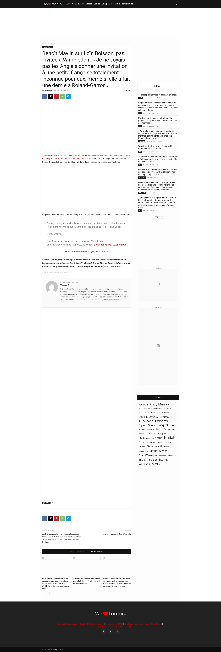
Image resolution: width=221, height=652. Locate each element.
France (45, 47)
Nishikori (144, 442)
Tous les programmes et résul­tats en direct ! (157, 95)
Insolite (81, 4)
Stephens (163, 455)
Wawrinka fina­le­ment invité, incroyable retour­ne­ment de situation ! (155, 147)
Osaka (152, 442)
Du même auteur (97, 551)
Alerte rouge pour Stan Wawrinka (117, 534)
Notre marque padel (98, 626)
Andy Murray (159, 404)
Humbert (142, 429)
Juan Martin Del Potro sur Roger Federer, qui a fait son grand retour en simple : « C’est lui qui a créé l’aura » (158, 159)
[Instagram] (110, 631)
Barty (169, 408)
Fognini (142, 425)
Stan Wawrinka (148, 455)
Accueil (44, 43)
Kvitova (54, 503)
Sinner (163, 450)
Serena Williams (158, 446)
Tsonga (164, 459)
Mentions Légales (95, 624)
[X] (50, 96)
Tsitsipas (152, 460)
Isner (159, 429)
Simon (154, 450)
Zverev (156, 463)
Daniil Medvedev (148, 417)
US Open (106, 4)
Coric (158, 413)
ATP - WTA (142, 177)
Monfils (157, 438)
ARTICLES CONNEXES (78, 551)
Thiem (142, 459)
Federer (161, 421)
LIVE (140, 98)
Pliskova (168, 442)
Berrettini (142, 413)
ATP (68, 4)
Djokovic (146, 421)
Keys (173, 429)
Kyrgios (162, 433)
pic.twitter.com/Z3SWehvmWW (110, 244)
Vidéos (89, 4)
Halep (173, 425)
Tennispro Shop (129, 4)
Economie (115, 4)
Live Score (128, 624)
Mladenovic (144, 438)
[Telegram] (68, 96)
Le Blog (97, 4)
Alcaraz (143, 404)
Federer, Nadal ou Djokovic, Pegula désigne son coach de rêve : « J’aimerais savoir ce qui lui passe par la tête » (157, 172)
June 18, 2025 (102, 251)
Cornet (165, 412)
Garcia (152, 425)
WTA (74, 4)
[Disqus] (86, 400)
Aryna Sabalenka (145, 408)
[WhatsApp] (62, 96)
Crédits (83, 624)
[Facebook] (44, 96)
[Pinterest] (56, 96)
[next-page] (47, 593)
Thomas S (48, 90)
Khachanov (143, 433)
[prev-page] (43, 593)
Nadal (169, 437)
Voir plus (157, 217)
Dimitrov (164, 416)
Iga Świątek (150, 429)
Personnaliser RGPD (113, 624)
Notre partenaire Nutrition (120, 626)
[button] (176, 4)
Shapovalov (143, 451)
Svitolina (172, 455)
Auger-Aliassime (159, 408)
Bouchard (151, 413)
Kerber (166, 429)
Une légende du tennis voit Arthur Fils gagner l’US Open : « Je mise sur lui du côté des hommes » (86, 580)
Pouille (142, 446)
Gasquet (162, 425)
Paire (160, 442)
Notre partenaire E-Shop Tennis (148, 624)
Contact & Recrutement (68, 624)
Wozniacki (144, 464)
